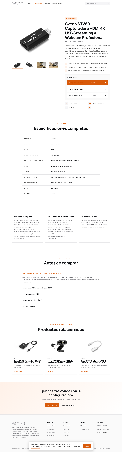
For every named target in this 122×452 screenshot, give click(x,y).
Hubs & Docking (51, 432)
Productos (38, 3)
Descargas (66, 426)
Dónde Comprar (57, 3)
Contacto (66, 435)
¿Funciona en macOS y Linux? (32, 300)
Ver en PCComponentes (82, 95)
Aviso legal (93, 448)
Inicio (29, 3)
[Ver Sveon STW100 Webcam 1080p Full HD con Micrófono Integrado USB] (61, 346)
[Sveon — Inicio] (17, 3)
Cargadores (50, 429)
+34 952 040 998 (52, 405)
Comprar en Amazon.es (83, 83)
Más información (35, 448)
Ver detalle (17, 371)
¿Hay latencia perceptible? (31, 294)
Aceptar (87, 446)
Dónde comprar (84, 429)
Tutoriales (66, 432)
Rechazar (77, 446)
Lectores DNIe (51, 426)
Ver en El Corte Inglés (83, 89)
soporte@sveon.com (68, 405)
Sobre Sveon (83, 426)
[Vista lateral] (41, 65)
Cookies (108, 448)
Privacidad (101, 448)
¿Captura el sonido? (29, 306)
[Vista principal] (17, 65)
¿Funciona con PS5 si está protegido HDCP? (37, 288)
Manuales (66, 429)
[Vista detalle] (29, 65)
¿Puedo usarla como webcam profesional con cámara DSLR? (42, 273)
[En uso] (53, 65)
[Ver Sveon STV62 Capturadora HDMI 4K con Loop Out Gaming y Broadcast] (27, 346)
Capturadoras (20, 10)
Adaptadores (50, 435)
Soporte (47, 3)
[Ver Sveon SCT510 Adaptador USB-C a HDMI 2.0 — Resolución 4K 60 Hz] (94, 346)
